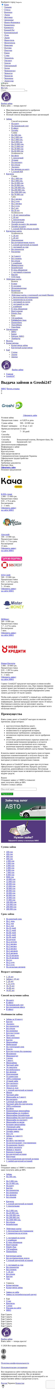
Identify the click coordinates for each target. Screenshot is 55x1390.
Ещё (8, 350)
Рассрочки (15, 252)
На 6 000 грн (16, 142)
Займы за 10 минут (14, 1019)
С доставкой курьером (21, 272)
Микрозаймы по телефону (17, 1113)
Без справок (16, 258)
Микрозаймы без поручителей (19, 1117)
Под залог (10, 1035)
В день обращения (19, 270)
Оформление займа (14, 1129)
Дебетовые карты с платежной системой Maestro (32, 295)
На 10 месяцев (12, 955)
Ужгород (8, 60)
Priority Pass (16, 313)
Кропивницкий (11, 33)
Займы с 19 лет (12, 979)
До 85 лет (10, 990)
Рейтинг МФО (17, 336)
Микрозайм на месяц (15, 1122)
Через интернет (13, 1037)
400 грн (9, 856)
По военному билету (15, 1145)
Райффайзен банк (18, 320)
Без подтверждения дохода (23, 242)
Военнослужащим (14, 1152)
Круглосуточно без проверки (18, 1051)
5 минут (9, 1060)
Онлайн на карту (18, 226)
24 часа (9, 1138)
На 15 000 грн (17, 146)
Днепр (7, 15)
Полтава (8, 48)
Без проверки (12, 1031)
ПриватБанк (11, 1251)
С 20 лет (15, 217)
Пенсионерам (17, 240)
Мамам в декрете (13, 1150)
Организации (12, 329)
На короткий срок (14, 919)
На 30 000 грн (17, 149)
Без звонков (11, 1072)
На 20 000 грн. (17, 185)
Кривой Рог (9, 30)
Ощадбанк (15, 327)
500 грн (9, 859)
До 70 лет (10, 986)
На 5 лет (15, 208)
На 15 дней (11, 930)
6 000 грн (10, 870)
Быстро (14, 274)
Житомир (8, 17)
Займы (9, 119)
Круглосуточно (12, 1033)
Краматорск (9, 25)
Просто (9, 1049)
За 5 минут (16, 256)
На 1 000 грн (16, 178)
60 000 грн (10, 895)
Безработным (17, 268)
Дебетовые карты (13, 279)
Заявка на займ (12, 1292)
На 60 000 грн (17, 151)
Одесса (7, 10)
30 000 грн (10, 888)
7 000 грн (10, 872)
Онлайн (14, 130)
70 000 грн (10, 897)
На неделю (11, 939)
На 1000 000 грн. (18, 192)
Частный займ (12, 1065)
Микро (9, 1092)
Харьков (8, 7)
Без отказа (15, 165)
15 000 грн (10, 881)
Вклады (9, 341)
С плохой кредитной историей (24, 245)
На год (9, 960)
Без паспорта (11, 1099)
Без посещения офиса (15, 1007)
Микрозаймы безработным (18, 1115)
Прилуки (8, 50)
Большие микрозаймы (15, 1124)
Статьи (14, 352)
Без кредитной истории (16, 1154)
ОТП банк (15, 277)
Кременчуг (9, 27)
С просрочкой (17, 158)
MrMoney (5, 619)
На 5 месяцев (12, 951)
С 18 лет (15, 236)
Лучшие (14, 160)
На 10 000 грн (17, 183)
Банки (14, 334)
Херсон (7, 63)
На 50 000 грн (17, 194)
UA (6, 88)
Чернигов (8, 76)
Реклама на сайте (13, 1308)
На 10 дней (11, 928)
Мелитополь (9, 43)
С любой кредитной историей (19, 1161)
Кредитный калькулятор (21, 348)
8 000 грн (10, 875)
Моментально (17, 265)
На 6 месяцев (12, 953)
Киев (6, 5)
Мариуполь (9, 40)
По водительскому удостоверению (21, 1143)
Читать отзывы (13, 389)
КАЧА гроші (6, 494)
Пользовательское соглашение (14, 1367)
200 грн (9, 854)
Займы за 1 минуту (14, 1136)
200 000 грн (11, 907)
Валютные (15, 290)
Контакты (10, 1303)
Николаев (8, 45)
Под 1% (9, 1134)
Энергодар (9, 81)
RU (2, 88)
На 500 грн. (16, 135)
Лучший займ (12, 1081)
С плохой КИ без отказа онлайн (25, 229)
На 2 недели (11, 942)
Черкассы (8, 73)
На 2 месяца (16, 199)
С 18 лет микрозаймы (20, 215)
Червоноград (9, 71)
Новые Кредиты (8, 663)
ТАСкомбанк (17, 318)
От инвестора (12, 1076)
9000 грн (10, 877)
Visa (8, 1279)
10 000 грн (10, 879)
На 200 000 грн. (18, 190)
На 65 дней (11, 935)
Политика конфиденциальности (15, 1363)
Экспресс (15, 167)
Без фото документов (15, 1140)
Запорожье (9, 20)
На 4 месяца (11, 949)
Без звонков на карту (20, 169)
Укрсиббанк (16, 325)
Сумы (6, 55)
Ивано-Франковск (12, 22)
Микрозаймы (12, 1042)
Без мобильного (13, 1069)
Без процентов (17, 249)
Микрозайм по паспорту (17, 1120)
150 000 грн (11, 904)
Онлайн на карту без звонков (24, 224)
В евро (14, 284)
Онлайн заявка (12, 1131)
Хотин (7, 68)
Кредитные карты (14, 231)
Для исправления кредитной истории (22, 1159)
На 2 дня (10, 923)
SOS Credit (5, 575)
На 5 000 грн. (17, 139)
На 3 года (15, 206)
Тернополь (9, 58)
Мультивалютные (19, 288)
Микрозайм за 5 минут (16, 1097)
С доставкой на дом (19, 247)
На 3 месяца (16, 203)
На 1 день (10, 921)
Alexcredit (5, 534)
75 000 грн (10, 900)
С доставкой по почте (20, 302)
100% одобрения (13, 1079)
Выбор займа (6, 103)
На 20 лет (15, 210)
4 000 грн (10, 865)
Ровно (7, 53)
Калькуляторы (12, 343)
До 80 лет (10, 988)
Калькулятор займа (19, 345)
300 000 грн (11, 909)
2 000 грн (10, 861)
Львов (7, 38)
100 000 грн (11, 902)
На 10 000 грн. (17, 144)
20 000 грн (10, 884)
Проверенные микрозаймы (18, 1111)
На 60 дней (11, 933)
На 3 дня (10, 926)
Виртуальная (17, 311)
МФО (13, 332)
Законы (14, 357)
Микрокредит (12, 1056)
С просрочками (18, 219)
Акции (14, 354)
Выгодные (10, 1156)
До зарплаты (11, 1067)
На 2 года (15, 201)
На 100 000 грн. (18, 187)
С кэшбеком (16, 263)
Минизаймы (11, 1063)
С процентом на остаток (21, 300)
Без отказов (11, 1197)
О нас (8, 1301)
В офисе (14, 128)
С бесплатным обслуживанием (24, 297)
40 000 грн (10, 891)
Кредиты (10, 174)
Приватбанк (16, 322)
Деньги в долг (12, 1088)
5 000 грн (10, 868)
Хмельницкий (10, 66)
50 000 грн (10, 893)
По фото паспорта (14, 1147)
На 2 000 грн (16, 137)
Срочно (9, 1058)
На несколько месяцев (15, 967)
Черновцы (8, 78)
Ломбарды (15, 338)
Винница (8, 12)
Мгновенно (11, 1053)
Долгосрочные (17, 222)
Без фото (15, 155)
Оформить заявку (8, 509)
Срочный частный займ (16, 1101)
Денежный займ (13, 1127)
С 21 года (10, 983)
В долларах (16, 286)
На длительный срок (15, 1047)
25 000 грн (10, 886)
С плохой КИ (17, 171)
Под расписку (12, 1083)
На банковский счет (20, 126)
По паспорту (16, 162)
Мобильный (11, 1044)
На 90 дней (11, 937)
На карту (15, 123)
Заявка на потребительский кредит (21, 1294)
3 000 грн (10, 863)
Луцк (6, 35)
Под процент (12, 1085)
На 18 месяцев (12, 958)
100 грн (9, 852)
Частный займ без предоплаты (19, 1104)
